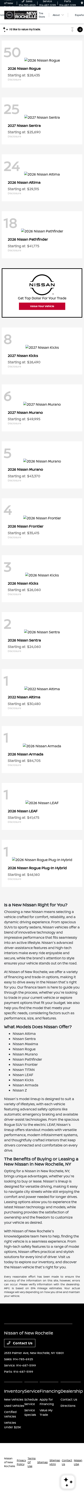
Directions (68, 1406)
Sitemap (42, 1462)
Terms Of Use (32, 1462)
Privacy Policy (21, 1462)
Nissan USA (78, 1462)
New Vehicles (13, 1399)
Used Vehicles (14, 1406)
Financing (50, 1391)
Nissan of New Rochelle (9, 1462)
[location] (82, 3)
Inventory (14, 1391)
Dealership (72, 1391)
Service (32, 1391)
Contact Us (22, 1343)
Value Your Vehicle (42, 306)
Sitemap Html (55, 1462)
